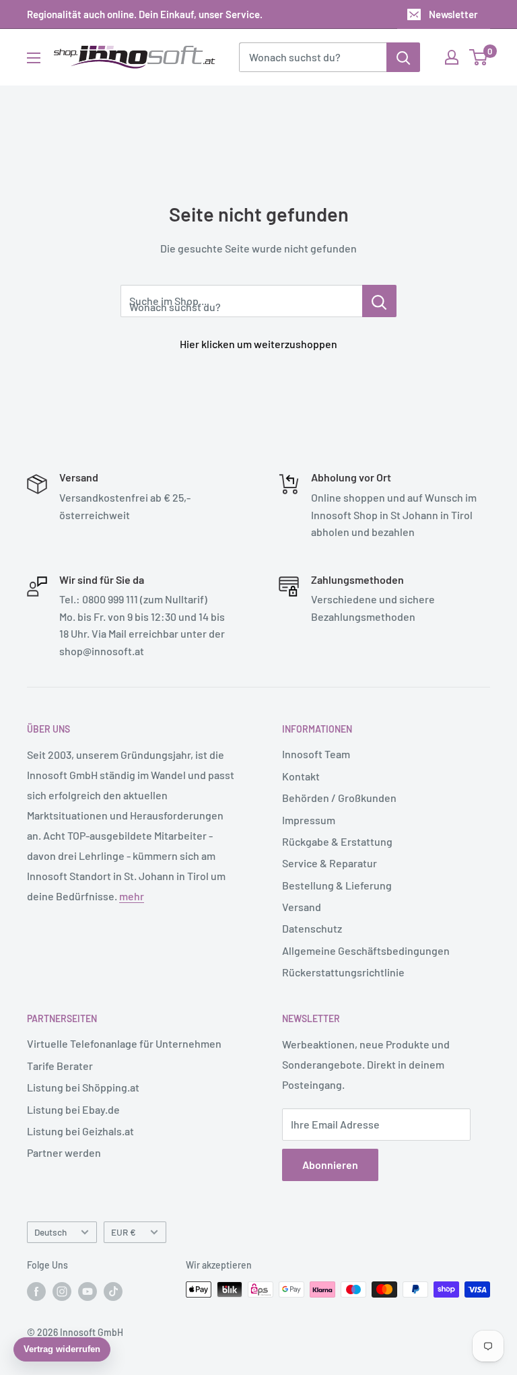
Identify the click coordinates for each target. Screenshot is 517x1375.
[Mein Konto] (451, 57)
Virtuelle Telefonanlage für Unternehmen (124, 1043)
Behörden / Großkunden (339, 797)
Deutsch (50, 1232)
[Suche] (403, 57)
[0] (479, 57)
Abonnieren (330, 1164)
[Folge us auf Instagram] (62, 1290)
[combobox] (312, 57)
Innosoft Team (316, 753)
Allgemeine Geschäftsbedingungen (366, 950)
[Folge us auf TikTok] (113, 1290)
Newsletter (453, 14)
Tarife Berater (60, 1065)
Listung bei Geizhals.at (80, 1131)
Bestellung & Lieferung (337, 885)
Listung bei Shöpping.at (83, 1087)
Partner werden (64, 1152)
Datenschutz (312, 928)
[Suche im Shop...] (379, 301)
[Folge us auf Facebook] (36, 1290)
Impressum (308, 819)
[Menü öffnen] (33, 58)
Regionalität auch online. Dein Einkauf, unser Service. (145, 14)
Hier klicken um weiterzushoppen (258, 343)
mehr (131, 896)
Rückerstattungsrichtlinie (343, 972)
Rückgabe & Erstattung (337, 841)
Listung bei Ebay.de (73, 1109)
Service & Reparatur (329, 863)
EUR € (123, 1232)
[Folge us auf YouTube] (87, 1290)
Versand (301, 906)
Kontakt (301, 776)
